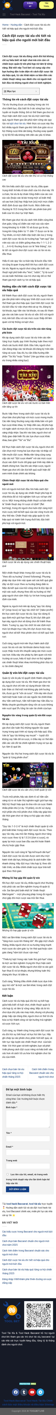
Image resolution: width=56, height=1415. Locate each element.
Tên (9, 1133)
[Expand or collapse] (36, 91)
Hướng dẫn (16, 24)
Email (9, 1147)
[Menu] (4, 14)
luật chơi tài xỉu (17, 123)
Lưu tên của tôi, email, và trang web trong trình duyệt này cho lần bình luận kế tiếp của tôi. (28, 1179)
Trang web (11, 1160)
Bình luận (11, 1107)
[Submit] (50, 14)
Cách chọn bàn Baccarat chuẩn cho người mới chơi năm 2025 (25, 1243)
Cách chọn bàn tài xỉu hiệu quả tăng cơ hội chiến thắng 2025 (13, 1073)
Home (5, 24)
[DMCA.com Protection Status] (28, 1383)
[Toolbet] (12, 5)
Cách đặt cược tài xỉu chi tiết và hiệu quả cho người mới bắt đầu (25, 1262)
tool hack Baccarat (17, 1203)
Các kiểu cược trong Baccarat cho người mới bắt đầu (27, 1233)
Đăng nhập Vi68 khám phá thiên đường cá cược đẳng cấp (27, 1281)
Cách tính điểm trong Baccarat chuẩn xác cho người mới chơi (41, 1073)
